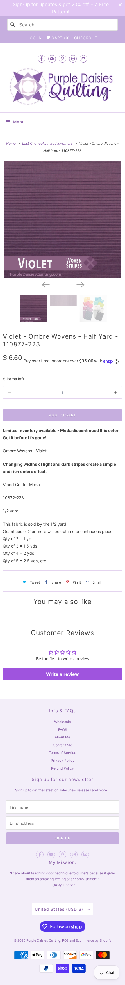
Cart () (60, 38)
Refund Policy (62, 768)
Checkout (85, 38)
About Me (62, 737)
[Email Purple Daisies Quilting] (83, 58)
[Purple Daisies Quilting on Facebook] (41, 58)
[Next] (80, 284)
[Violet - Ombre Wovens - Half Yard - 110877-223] (62, 219)
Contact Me (62, 745)
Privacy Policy (62, 760)
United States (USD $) (60, 909)
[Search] (13, 25)
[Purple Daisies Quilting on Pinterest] (62, 58)
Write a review (62, 674)
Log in (34, 38)
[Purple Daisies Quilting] (62, 86)
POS (65, 940)
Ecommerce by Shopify (93, 940)
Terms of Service (62, 752)
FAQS (62, 729)
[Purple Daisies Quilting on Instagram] (73, 58)
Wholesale (62, 722)
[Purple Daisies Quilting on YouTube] (52, 58)
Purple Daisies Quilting (43, 940)
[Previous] (45, 284)
